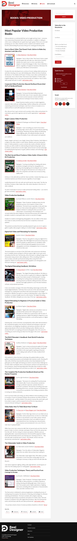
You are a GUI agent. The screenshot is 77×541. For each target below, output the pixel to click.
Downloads (52, 3)
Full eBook (59, 78)
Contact (29, 525)
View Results (64, 87)
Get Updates (31, 537)
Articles (35, 3)
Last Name (57, 37)
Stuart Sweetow (22, 89)
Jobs (29, 534)
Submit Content (31, 528)
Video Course (60, 80)
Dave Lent (20, 410)
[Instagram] (67, 103)
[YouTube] (56, 103)
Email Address (58, 54)
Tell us (45, 505)
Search (64, 16)
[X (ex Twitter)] (60, 103)
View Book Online (31, 55)
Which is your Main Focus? (61, 44)
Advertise (30, 531)
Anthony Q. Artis (22, 160)
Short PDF (59, 81)
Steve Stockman (22, 55)
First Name (57, 30)
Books (43, 3)
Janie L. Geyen (32, 343)
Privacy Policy (5, 538)
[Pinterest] (64, 103)
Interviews (26, 3)
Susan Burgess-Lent (31, 410)
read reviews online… (27, 80)
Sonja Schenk (21, 269)
